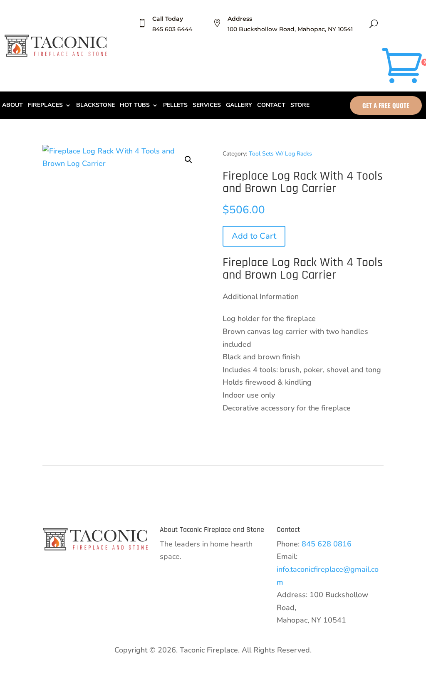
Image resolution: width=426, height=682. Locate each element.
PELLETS (175, 105)
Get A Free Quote (385, 105)
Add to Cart (254, 236)
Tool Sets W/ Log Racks (280, 154)
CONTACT (271, 105)
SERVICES (207, 105)
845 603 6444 (172, 29)
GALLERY (239, 105)
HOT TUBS (135, 105)
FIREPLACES (45, 105)
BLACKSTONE (95, 105)
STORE (300, 105)
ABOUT (12, 105)
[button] (188, 159)
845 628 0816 (327, 544)
